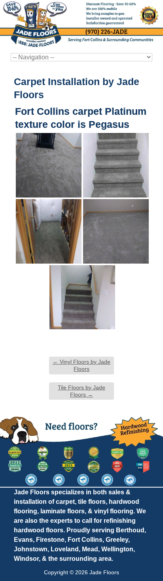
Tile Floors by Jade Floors (81, 391)
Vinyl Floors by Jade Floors (81, 365)
